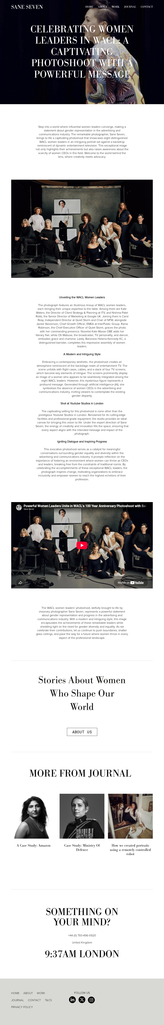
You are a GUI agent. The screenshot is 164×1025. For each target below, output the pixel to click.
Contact (147, 7)
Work (115, 7)
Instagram (91, 1000)
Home (89, 7)
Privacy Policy (22, 1007)
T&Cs (48, 1000)
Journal (130, 7)
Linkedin (72, 999)
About (102, 7)
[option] (33, 821)
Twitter (82, 999)
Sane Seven (27, 7)
